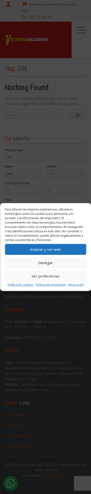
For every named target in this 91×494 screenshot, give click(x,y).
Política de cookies (20, 284)
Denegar (45, 262)
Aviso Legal (75, 284)
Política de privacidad (51, 284)
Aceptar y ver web (45, 249)
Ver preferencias (45, 276)
